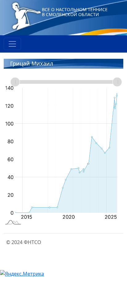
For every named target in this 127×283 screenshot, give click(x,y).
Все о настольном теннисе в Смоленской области (75, 11)
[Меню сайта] (12, 44)
